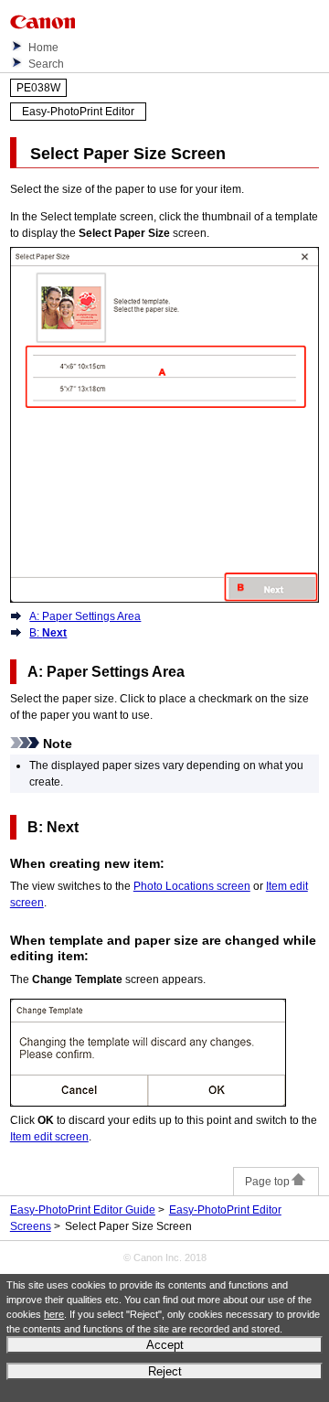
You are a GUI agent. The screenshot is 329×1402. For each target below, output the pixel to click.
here (54, 1314)
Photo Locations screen (191, 886)
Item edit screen (49, 1136)
